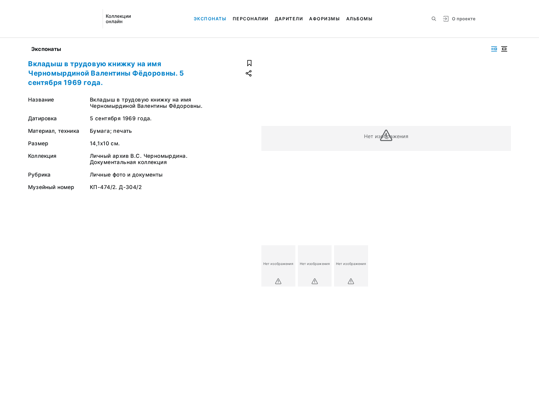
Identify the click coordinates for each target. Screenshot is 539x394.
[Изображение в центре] (504, 49)
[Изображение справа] (494, 49)
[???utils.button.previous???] (268, 266)
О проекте (463, 18)
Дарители (289, 18)
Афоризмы (324, 18)
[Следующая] (503, 266)
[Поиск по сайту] (434, 19)
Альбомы (359, 18)
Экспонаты (210, 18)
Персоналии (251, 18)
